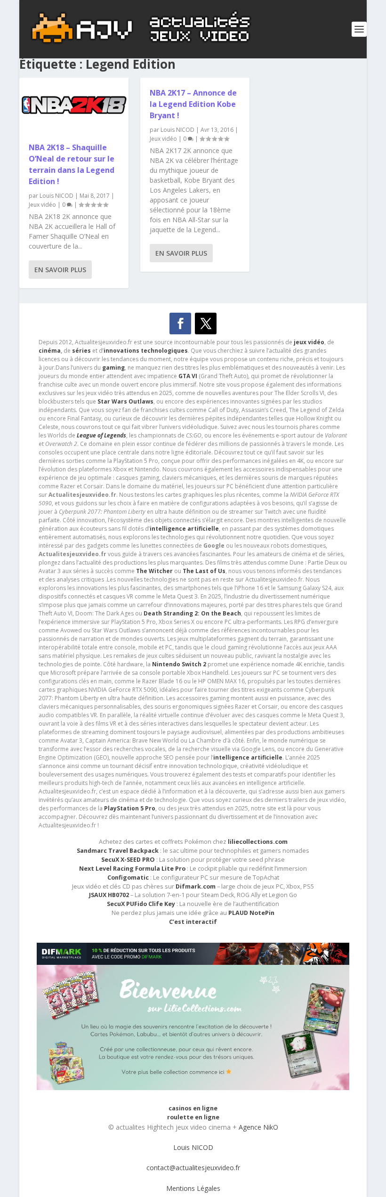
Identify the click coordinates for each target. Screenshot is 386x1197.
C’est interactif (193, 922)
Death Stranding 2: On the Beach (192, 613)
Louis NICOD (56, 196)
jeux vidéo (309, 342)
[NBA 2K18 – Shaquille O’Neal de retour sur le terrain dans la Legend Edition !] (74, 105)
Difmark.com (196, 886)
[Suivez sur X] (206, 323)
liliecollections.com (258, 842)
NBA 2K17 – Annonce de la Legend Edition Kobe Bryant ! (193, 104)
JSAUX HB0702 (109, 895)
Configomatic (128, 877)
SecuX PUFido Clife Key (141, 904)
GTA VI (187, 376)
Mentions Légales (193, 1188)
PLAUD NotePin (251, 913)
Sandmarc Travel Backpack (118, 851)
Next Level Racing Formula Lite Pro (132, 869)
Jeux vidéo (42, 205)
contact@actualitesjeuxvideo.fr (193, 1167)
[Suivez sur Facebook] (180, 323)
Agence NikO (258, 1127)
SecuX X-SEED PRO (128, 860)
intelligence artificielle (247, 757)
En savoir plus (60, 269)
